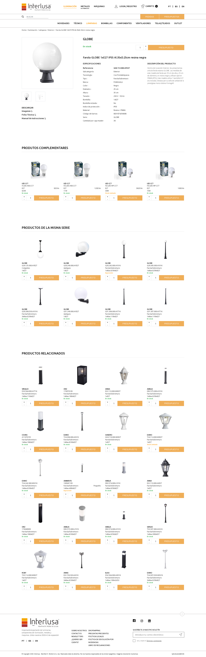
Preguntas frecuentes (98, 633)
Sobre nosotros (79, 630)
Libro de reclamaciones (99, 645)
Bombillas (106, 23)
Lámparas (91, 23)
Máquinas (99, 6)
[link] (135, 620)
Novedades (63, 23)
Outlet (178, 23)
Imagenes (26, 111)
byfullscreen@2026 (178, 654)
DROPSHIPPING (94, 630)
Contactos (76, 633)
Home (24, 30)
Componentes (124, 23)
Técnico (78, 23)
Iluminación (70, 6)
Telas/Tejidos (162, 23)
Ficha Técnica (28, 115)
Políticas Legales (96, 636)
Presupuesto (166, 47)
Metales (85, 7)
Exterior (51, 30)
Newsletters (77, 636)
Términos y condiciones (154, 641)
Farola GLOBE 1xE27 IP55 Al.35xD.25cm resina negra (75, 30)
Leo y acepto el (149, 641)
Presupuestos (171, 16)
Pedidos (149, 16)
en (183, 6)
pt (169, 6)
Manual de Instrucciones (33, 118)
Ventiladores (143, 23)
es (176, 6)
